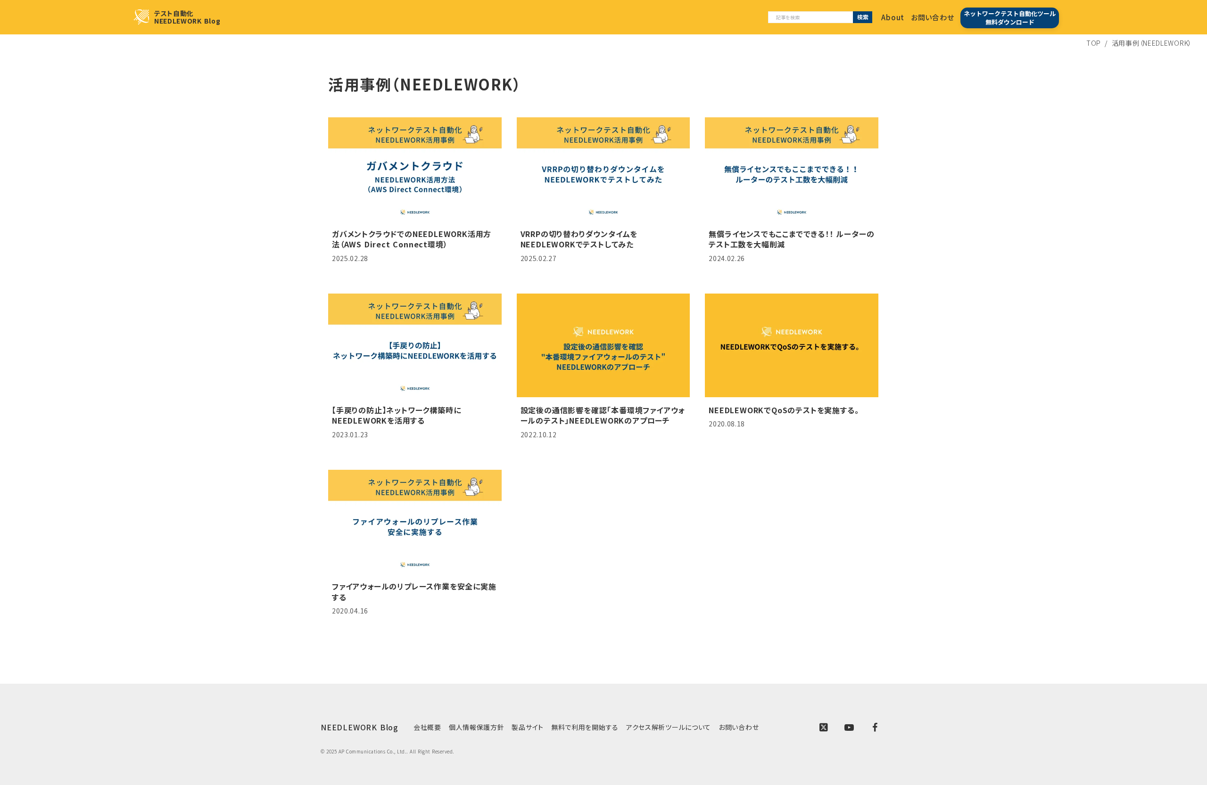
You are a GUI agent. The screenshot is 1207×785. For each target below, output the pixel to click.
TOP (1093, 43)
